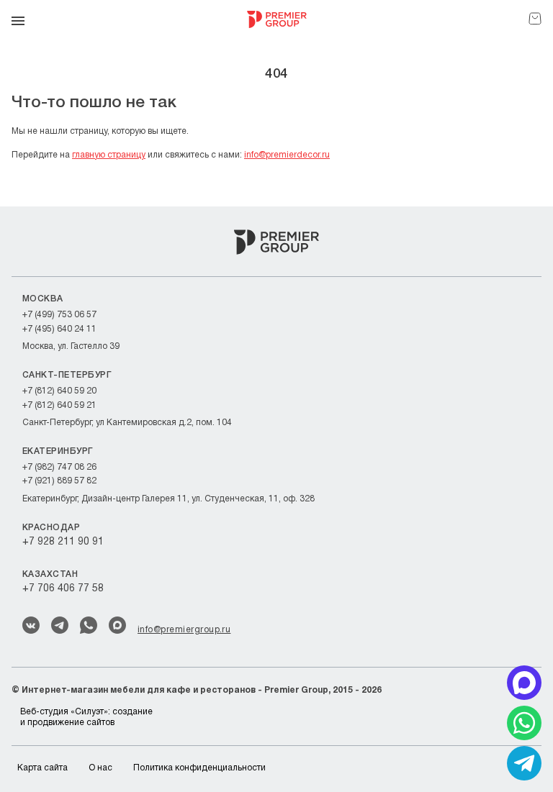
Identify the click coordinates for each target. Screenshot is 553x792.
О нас (100, 768)
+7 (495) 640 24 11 (59, 329)
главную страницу (108, 155)
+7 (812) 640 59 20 (59, 391)
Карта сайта (42, 768)
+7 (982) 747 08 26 (59, 467)
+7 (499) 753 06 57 (59, 315)
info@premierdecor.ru (287, 155)
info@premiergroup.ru (184, 630)
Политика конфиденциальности (199, 768)
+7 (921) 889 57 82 (59, 481)
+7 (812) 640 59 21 (59, 405)
